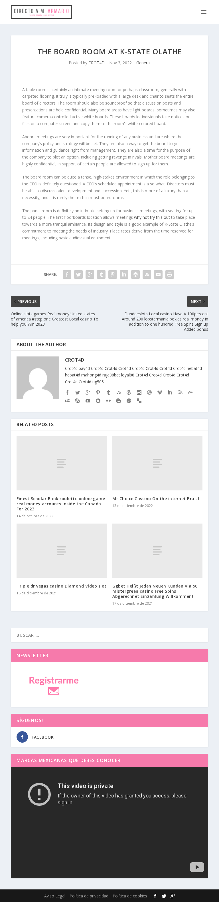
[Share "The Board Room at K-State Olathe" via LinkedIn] (124, 274)
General (143, 62)
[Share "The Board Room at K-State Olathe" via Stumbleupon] (147, 274)
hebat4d (194, 368)
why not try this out (152, 217)
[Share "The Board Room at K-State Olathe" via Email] (158, 274)
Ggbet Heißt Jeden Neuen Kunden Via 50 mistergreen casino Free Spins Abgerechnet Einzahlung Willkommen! (155, 591)
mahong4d (91, 375)
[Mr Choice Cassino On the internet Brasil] (157, 463)
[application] (109, 822)
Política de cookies (130, 896)
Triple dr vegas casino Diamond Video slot (62, 586)
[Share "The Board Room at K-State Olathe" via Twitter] (78, 274)
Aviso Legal (54, 896)
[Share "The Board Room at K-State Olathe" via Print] (169, 274)
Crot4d (71, 368)
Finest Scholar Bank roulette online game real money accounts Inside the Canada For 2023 (61, 504)
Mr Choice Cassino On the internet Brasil (155, 498)
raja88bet (111, 375)
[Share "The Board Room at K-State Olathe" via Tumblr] (101, 274)
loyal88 (127, 375)
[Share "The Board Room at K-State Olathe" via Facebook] (67, 274)
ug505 (98, 381)
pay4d (84, 368)
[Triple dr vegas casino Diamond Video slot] (62, 551)
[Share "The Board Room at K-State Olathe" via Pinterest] (112, 274)
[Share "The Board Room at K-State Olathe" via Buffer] (135, 274)
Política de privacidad (89, 896)
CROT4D (96, 62)
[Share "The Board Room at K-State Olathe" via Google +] (90, 274)
